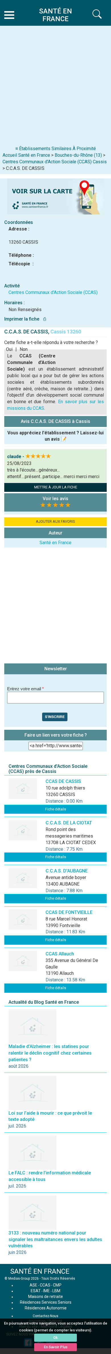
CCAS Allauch (60, 954)
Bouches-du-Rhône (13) (78, 155)
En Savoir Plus (55, 1347)
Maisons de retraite (45, 1296)
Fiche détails (55, 809)
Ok (55, 1337)
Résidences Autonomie (46, 1308)
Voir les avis (55, 498)
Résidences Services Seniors (45, 1302)
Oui (9, 349)
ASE (33, 1285)
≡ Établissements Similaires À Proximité (55, 148)
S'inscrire (55, 716)
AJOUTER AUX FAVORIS (55, 521)
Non (24, 349)
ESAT (36, 1291)
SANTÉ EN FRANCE (39, 1271)
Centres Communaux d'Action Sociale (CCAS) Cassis (55, 161)
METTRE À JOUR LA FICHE (55, 487)
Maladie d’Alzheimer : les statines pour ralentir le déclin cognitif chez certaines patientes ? (50, 1053)
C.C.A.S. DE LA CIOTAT (69, 823)
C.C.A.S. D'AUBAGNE (67, 871)
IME (46, 1291)
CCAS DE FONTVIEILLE (69, 912)
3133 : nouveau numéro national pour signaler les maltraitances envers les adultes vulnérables (55, 1239)
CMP (57, 1285)
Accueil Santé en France (26, 155)
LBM (56, 1291)
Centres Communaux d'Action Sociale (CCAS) (53, 292)
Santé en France (55, 542)
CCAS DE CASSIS (63, 781)
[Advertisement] (55, 87)
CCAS (45, 1285)
